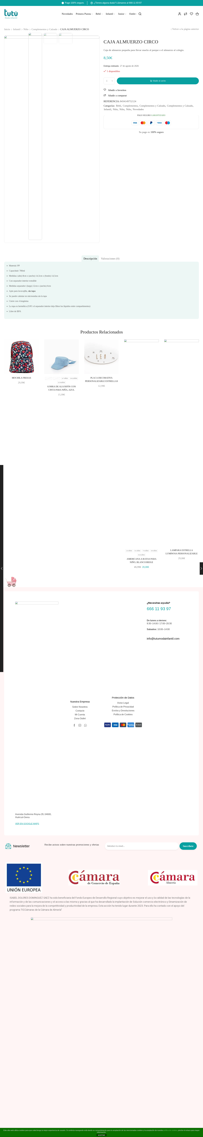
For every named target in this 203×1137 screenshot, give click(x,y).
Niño (115, 109)
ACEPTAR (101, 1135)
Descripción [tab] (90, 258)
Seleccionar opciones (58, 369)
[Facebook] (74, 725)
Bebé (98, 13)
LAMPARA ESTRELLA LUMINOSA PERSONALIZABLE (182, 552)
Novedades (67, 13)
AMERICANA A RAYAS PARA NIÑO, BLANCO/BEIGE (141, 560)
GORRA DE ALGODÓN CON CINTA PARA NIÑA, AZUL (61, 388)
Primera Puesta (83, 13)
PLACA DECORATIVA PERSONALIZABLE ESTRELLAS (101, 379)
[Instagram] (79, 725)
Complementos (130, 105)
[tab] (90, 258)
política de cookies (170, 1130)
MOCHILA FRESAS (21, 378)
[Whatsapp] (85, 725)
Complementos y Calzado (152, 105)
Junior (121, 13)
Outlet (132, 13)
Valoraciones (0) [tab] (110, 258)
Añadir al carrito (159, 81)
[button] (27, 824)
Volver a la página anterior (185, 29)
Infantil (109, 13)
